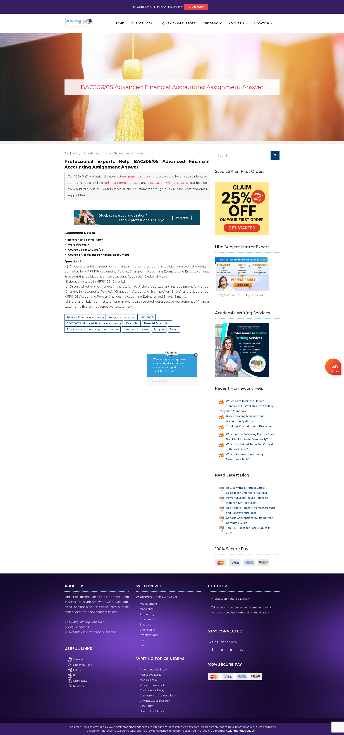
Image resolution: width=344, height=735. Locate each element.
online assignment (117, 182)
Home (119, 23)
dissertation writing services (168, 182)
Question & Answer (136, 329)
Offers (76, 670)
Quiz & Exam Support (179, 23)
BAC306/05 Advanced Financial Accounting (93, 323)
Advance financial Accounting (85, 317)
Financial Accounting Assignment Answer (92, 329)
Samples (159, 329)
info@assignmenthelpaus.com (230, 598)
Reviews (78, 686)
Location (261, 23)
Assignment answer (121, 317)
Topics (174, 329)
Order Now (212, 23)
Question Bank (82, 665)
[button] (333, 367)
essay (136, 182)
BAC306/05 (146, 317)
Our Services (141, 23)
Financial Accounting (157, 323)
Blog (75, 675)
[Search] (275, 155)
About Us (236, 23)
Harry (76, 153)
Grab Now (196, 6)
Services (77, 659)
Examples (132, 323)
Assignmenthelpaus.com (139, 176)
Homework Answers (132, 153)
